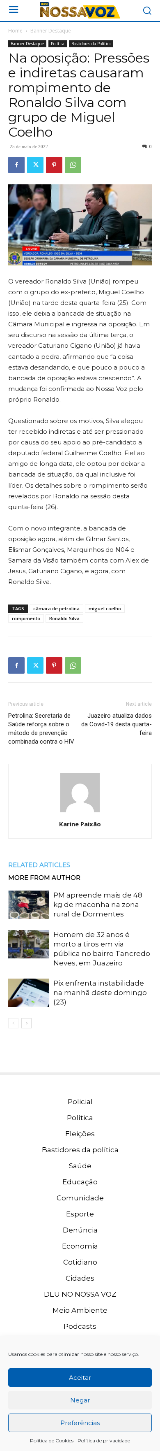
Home (15, 30)
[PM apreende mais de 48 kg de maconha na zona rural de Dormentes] (28, 905)
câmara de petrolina (56, 608)
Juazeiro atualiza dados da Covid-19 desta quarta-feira (116, 724)
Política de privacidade (104, 1440)
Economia (80, 1246)
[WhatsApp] (73, 165)
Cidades (80, 1278)
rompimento (26, 618)
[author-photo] (80, 812)
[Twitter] (35, 165)
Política (57, 44)
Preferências (80, 1423)
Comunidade (80, 1198)
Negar (80, 1400)
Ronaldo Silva (64, 618)
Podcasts (80, 1326)
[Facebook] (16, 165)
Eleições (80, 1134)
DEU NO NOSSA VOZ (80, 1294)
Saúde (80, 1166)
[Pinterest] (54, 165)
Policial (80, 1102)
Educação (80, 1182)
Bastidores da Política (91, 44)
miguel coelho (105, 608)
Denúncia (80, 1230)
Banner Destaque (50, 30)
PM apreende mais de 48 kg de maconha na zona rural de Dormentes (97, 904)
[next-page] (26, 1023)
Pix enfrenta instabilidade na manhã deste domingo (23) (100, 992)
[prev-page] (13, 1023)
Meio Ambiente (80, 1310)
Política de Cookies (51, 1440)
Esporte (80, 1214)
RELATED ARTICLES (39, 865)
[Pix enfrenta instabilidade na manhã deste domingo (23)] (28, 993)
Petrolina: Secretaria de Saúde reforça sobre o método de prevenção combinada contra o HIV (41, 728)
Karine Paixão (80, 824)
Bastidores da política (80, 1150)
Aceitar (80, 1377)
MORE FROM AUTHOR (44, 877)
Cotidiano (80, 1262)
